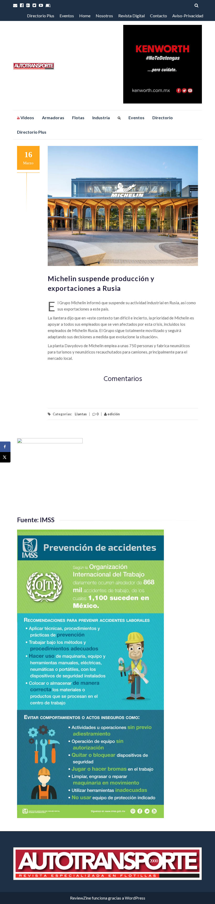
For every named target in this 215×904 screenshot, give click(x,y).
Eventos (67, 15)
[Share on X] (5, 457)
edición (113, 414)
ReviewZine (80, 897)
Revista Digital (131, 15)
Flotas (78, 117)
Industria (101, 117)
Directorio (162, 117)
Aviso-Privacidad (187, 15)
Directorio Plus (40, 15)
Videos (27, 117)
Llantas (81, 414)
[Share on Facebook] (5, 447)
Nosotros (104, 15)
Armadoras (53, 117)
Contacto (158, 15)
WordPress (135, 897)
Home (84, 15)
